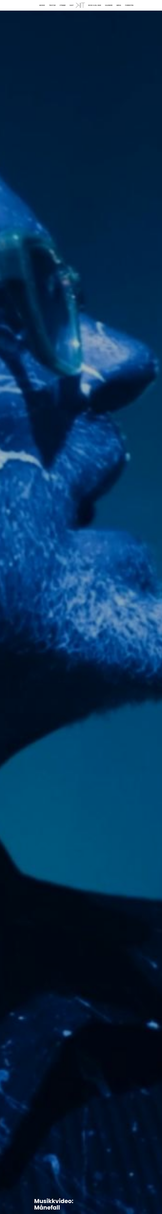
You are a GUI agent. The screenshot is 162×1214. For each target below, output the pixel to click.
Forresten (129, 5)
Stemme (63, 5)
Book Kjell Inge (94, 5)
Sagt (72, 5)
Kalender (108, 5)
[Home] (80, 5)
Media (119, 5)
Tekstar (52, 5)
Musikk (42, 5)
